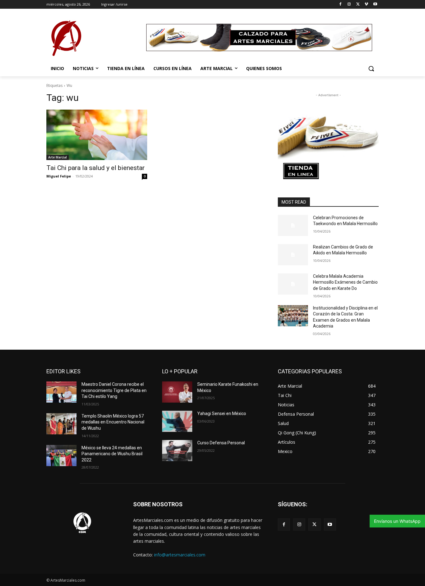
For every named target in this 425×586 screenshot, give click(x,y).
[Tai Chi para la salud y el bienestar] (96, 135)
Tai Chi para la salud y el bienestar (95, 168)
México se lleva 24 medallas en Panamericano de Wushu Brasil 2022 (112, 453)
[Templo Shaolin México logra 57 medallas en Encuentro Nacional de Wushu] (61, 423)
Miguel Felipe (58, 176)
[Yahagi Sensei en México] (177, 421)
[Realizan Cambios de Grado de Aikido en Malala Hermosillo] (293, 254)
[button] (371, 68)
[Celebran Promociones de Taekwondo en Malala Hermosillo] (293, 225)
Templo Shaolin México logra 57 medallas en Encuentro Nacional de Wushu (113, 422)
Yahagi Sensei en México (221, 413)
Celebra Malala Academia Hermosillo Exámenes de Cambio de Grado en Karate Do (345, 282)
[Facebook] (340, 4)
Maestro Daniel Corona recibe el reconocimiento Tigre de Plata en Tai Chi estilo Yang (114, 390)
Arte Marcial (57, 157)
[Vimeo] (366, 4)
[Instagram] (349, 4)
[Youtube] (375, 4)
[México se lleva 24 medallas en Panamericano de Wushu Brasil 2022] (61, 455)
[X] (358, 4)
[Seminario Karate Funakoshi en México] (177, 392)
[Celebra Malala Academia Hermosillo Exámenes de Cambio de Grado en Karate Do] (293, 284)
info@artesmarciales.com (179, 555)
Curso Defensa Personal (221, 442)
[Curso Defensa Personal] (177, 450)
